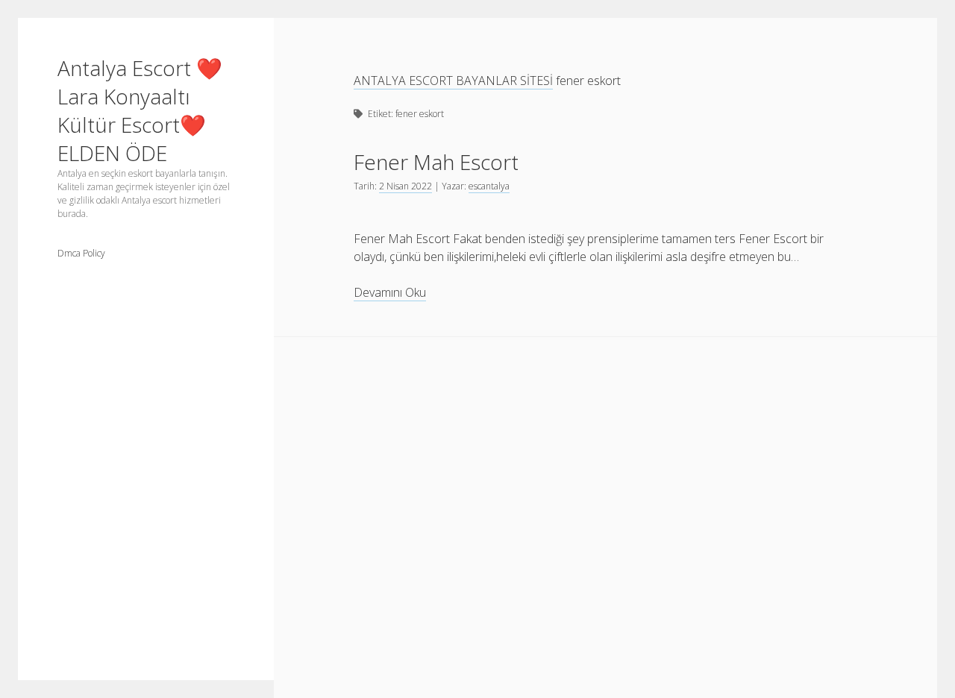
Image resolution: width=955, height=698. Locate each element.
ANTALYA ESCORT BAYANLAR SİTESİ (453, 80)
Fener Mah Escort (436, 162)
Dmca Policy (81, 253)
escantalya (489, 186)
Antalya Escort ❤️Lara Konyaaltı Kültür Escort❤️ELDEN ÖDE (139, 110)
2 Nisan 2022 (405, 186)
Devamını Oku (390, 292)
